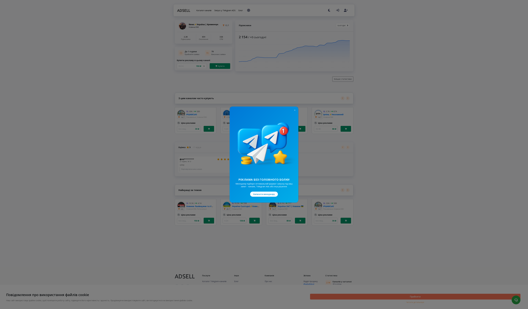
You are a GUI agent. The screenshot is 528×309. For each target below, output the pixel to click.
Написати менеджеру (264, 194)
